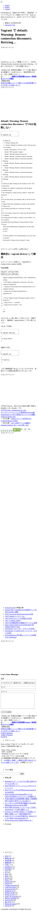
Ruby (6, 874)
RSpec (7, 880)
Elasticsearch (9, 882)
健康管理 (8, 862)
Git (6, 872)
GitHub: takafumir (7, 733)
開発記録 (8, 858)
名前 (2, 678)
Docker (7, 883)
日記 (6, 856)
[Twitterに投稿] (3, 431)
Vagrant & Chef (10, 25)
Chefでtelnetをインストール (14, 616)
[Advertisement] (17, 54)
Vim (6, 870)
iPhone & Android (11, 904)
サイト (3, 687)
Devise (7, 878)
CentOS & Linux (10, 887)
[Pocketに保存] (10, 431)
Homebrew (8, 869)
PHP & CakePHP (10, 898)
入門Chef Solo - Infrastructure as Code (13, 410)
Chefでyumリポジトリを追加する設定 (18, 618)
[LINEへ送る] (12, 431)
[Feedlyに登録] (16, 431)
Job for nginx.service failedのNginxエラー (19, 820)
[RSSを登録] (22, 431)
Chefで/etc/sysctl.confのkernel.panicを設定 (19, 614)
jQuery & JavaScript (11, 896)
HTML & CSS (9, 894)
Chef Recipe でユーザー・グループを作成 (19, 629)
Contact (7, 9)
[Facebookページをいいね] (29, 431)
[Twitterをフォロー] (26, 431)
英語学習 (8, 860)
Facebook (4, 737)
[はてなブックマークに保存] (1, 431)
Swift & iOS (9, 900)
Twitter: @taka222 (7, 735)
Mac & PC (8, 902)
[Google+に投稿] (8, 431)
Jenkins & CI (9, 891)
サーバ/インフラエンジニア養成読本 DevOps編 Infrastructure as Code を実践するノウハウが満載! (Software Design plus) (18, 415)
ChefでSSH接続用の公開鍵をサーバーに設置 (21, 623)
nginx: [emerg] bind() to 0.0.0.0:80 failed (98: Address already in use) (19, 626)
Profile (7, 7)
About (7, 5)
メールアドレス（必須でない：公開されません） (18, 683)
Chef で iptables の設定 (13, 620)
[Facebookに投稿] (5, 431)
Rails (6, 876)
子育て (7, 865)
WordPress (8, 867)
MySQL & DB (9, 893)
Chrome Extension (11, 885)
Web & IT (8, 906)
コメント (4, 691)
